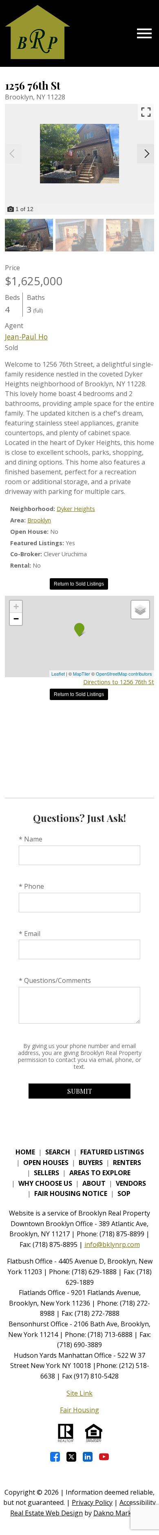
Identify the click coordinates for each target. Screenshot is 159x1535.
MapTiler (81, 673)
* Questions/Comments (55, 980)
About (94, 1183)
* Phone (31, 886)
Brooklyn (39, 520)
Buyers (91, 1162)
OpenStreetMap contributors (124, 673)
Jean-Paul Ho (26, 336)
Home (25, 1151)
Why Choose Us (45, 1183)
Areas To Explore (99, 1172)
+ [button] (16, 606)
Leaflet (58, 673)
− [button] (16, 619)
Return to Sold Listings (79, 584)
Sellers (46, 1172)
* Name (30, 839)
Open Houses (45, 1162)
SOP (123, 1193)
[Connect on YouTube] (104, 1457)
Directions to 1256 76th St (118, 682)
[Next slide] (147, 153)
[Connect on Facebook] (55, 1457)
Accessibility (137, 1502)
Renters (127, 1162)
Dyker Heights (76, 509)
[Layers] (140, 610)
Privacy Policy (92, 1502)
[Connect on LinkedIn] (88, 1457)
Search (57, 1151)
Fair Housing (79, 1409)
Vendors (131, 1183)
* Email (29, 933)
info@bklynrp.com (112, 1244)
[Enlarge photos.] (146, 112)
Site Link (79, 1393)
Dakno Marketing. (121, 1513)
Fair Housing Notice (70, 1193)
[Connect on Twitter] (71, 1457)
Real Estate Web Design (46, 1513)
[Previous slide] (12, 153)
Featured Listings (112, 1151)
